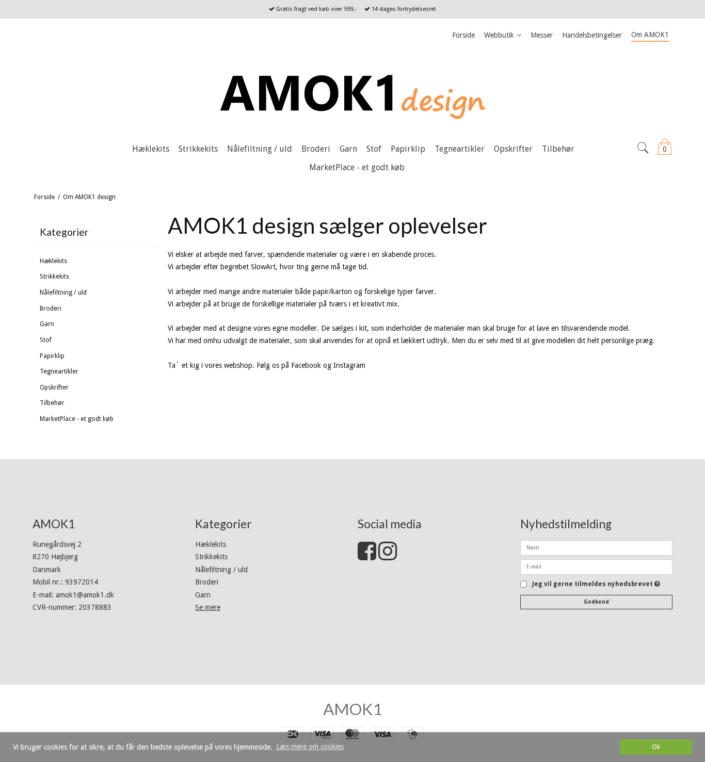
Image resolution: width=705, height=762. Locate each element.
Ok (656, 747)
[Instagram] (387, 556)
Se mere (207, 607)
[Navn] (596, 547)
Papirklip (52, 356)
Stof (46, 340)
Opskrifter (54, 387)
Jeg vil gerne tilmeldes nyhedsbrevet (596, 584)
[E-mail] (596, 566)
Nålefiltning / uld (63, 292)
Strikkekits (54, 276)
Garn (47, 324)
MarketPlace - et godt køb (77, 419)
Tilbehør (52, 403)
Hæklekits (53, 261)
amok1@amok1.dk (85, 595)
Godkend (596, 601)
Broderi (50, 308)
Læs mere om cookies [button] (310, 746)
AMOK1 (352, 709)
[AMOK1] (352, 92)
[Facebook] (367, 556)
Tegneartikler (59, 371)
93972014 (81, 582)
